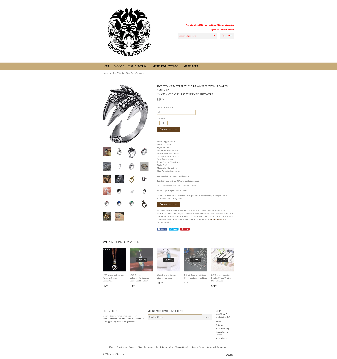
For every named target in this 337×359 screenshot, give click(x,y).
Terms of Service (182, 347)
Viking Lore (191, 66)
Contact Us (153, 347)
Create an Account (227, 30)
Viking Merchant (117, 354)
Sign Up (207, 317)
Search (132, 347)
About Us (142, 347)
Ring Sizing (122, 347)
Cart (229, 35)
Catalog (119, 66)
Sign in (213, 30)
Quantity (161, 119)
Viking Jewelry (137, 66)
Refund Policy (217, 219)
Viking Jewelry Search (166, 66)
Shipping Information (225, 25)
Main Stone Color (165, 107)
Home (106, 66)
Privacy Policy (166, 347)
